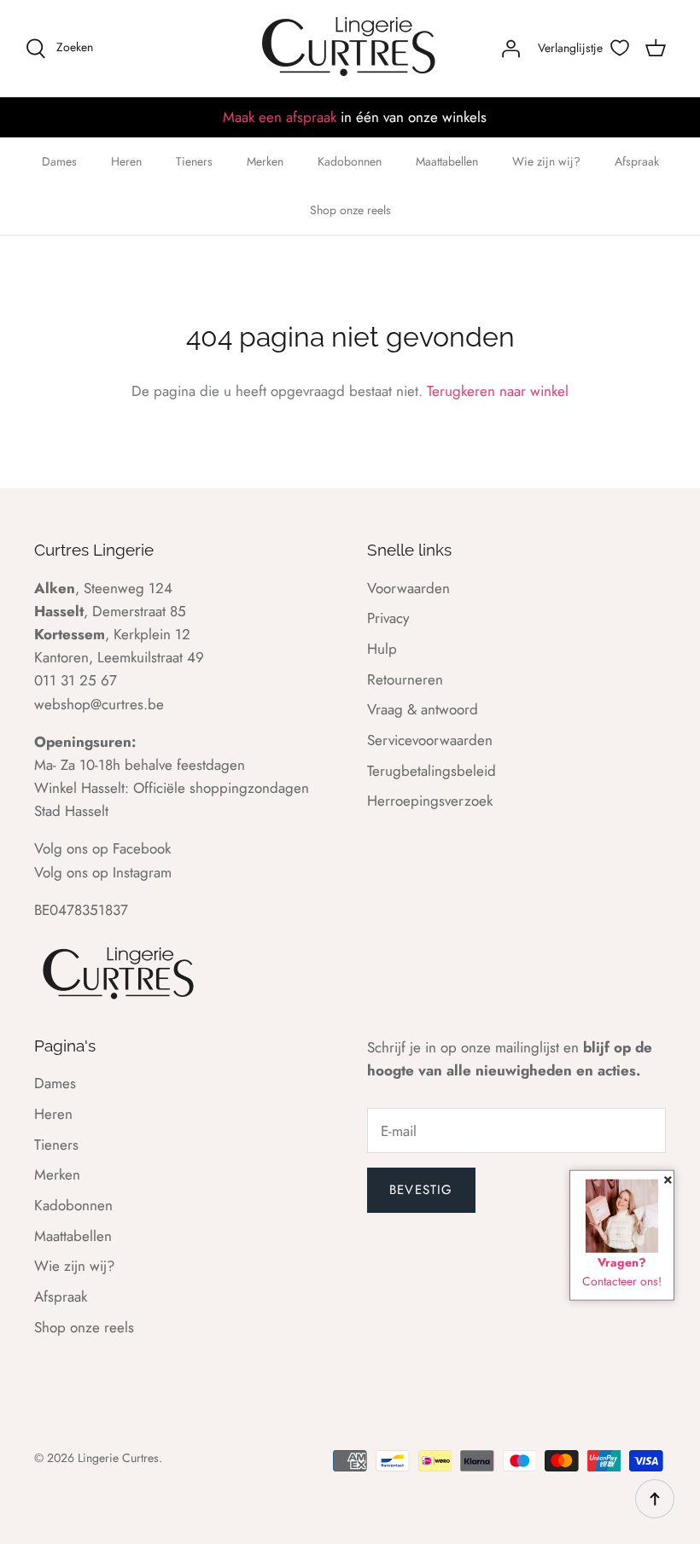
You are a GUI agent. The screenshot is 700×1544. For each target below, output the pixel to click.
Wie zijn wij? (546, 161)
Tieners (194, 161)
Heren (126, 161)
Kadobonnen (350, 161)
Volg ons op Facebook (102, 848)
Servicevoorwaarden (430, 740)
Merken (265, 161)
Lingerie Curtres (118, 1457)
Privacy (388, 618)
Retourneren (405, 679)
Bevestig (421, 1189)
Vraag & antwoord (422, 709)
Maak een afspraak (279, 117)
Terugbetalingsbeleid (431, 770)
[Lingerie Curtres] (350, 48)
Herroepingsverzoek (430, 800)
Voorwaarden (408, 588)
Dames (59, 161)
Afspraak (637, 161)
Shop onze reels (350, 209)
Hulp (382, 648)
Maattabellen (447, 161)
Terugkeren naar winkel (498, 391)
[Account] (510, 48)
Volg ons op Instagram (103, 872)
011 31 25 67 (75, 680)
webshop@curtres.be (99, 704)
